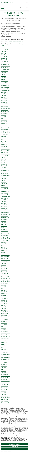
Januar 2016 (4, 273)
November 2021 (5, 150)
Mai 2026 (3, 54)
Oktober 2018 (4, 216)
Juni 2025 (3, 74)
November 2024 (5, 87)
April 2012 (4, 345)
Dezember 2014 (5, 316)
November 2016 (5, 256)
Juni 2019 (3, 201)
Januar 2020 (4, 188)
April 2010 (4, 389)
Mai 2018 (3, 224)
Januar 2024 (4, 103)
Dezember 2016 (5, 255)
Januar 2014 (4, 298)
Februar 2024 (4, 102)
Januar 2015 (4, 295)
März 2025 (4, 79)
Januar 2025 (4, 82)
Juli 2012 (3, 351)
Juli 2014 (3, 308)
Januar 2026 (4, 61)
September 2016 (5, 260)
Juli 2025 (3, 72)
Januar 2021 (4, 167)
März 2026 (4, 58)
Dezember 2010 (5, 402)
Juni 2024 (3, 95)
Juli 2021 (3, 157)
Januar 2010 (4, 384)
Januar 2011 (4, 362)
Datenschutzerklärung (6, 438)
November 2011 (5, 379)
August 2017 (4, 240)
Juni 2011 (3, 371)
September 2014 (5, 311)
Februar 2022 (4, 144)
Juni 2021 (3, 159)
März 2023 (4, 121)
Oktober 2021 (4, 152)
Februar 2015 (4, 293)
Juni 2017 (3, 243)
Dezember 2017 (5, 233)
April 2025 (4, 77)
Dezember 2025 (5, 64)
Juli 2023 (3, 115)
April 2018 (4, 226)
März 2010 (4, 387)
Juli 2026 (3, 51)
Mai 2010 (3, 391)
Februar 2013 (4, 321)
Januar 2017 (4, 252)
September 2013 (5, 333)
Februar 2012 (4, 342)
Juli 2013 (3, 329)
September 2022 (5, 132)
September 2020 (5, 175)
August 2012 (4, 352)
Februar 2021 (4, 165)
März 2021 (4, 164)
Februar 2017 (4, 250)
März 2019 (4, 206)
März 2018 (4, 227)
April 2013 (4, 324)
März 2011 (4, 366)
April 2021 (4, 162)
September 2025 (5, 69)
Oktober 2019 (4, 194)
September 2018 (5, 217)
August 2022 (4, 134)
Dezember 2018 (5, 212)
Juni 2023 (3, 116)
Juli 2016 (3, 263)
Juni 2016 (3, 265)
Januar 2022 (4, 146)
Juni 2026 (3, 53)
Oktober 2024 (4, 88)
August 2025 (4, 71)
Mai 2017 (3, 245)
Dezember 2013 (5, 338)
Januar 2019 (4, 209)
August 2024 (4, 92)
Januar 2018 (4, 231)
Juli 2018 (3, 221)
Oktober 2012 (4, 356)
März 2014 (4, 301)
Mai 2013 (3, 326)
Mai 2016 (3, 266)
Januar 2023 (4, 125)
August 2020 (4, 177)
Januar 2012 (4, 340)
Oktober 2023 (4, 110)
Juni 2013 (3, 328)
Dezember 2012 (5, 359)
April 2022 (4, 141)
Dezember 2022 (5, 127)
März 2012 (4, 344)
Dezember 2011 (5, 381)
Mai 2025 (3, 76)
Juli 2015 (3, 285)
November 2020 (5, 172)
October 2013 (4, 334)
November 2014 (5, 315)
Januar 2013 (4, 319)
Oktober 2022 (4, 131)
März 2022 (4, 143)
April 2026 (4, 56)
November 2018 (5, 214)
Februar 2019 (4, 208)
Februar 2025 (4, 81)
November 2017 (5, 235)
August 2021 (4, 155)
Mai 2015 (3, 288)
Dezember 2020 (5, 170)
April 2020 (4, 183)
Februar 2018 (4, 229)
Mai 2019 (3, 203)
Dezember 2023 (5, 106)
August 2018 (4, 219)
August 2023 (4, 113)
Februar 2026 (4, 59)
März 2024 (4, 100)
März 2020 (4, 185)
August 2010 (4, 396)
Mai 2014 (3, 305)
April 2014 (4, 303)
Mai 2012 (3, 347)
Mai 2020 (3, 182)
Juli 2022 (3, 136)
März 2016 (4, 270)
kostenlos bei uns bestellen (16, 41)
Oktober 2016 (4, 258)
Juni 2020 (3, 180)
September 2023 (5, 111)
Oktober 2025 (4, 67)
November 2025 (5, 66)
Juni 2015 (3, 286)
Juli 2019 (3, 199)
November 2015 (5, 278)
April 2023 (4, 120)
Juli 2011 (3, 372)
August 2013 (4, 331)
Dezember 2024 (5, 85)
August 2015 (4, 283)
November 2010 (5, 401)
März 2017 (4, 248)
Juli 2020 (3, 178)
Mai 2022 (3, 139)
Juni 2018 (3, 222)
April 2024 (4, 98)
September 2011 (5, 376)
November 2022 (5, 129)
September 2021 (5, 154)
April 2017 (4, 247)
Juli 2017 (3, 242)
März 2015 (4, 291)
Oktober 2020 (4, 173)
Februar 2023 (4, 123)
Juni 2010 (3, 392)
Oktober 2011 (4, 377)
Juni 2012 (3, 349)
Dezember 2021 (5, 149)
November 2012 (5, 357)
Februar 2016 (4, 271)
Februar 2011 (4, 364)
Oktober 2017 (4, 237)
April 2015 (4, 290)
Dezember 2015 (5, 276)
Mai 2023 (3, 118)
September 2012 (5, 354)
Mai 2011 (3, 369)
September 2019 (5, 196)
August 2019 (4, 198)
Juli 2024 (3, 93)
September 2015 (5, 281)
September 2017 (5, 238)
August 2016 (4, 261)
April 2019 (4, 204)
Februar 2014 (4, 300)
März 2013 (4, 323)
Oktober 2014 (4, 313)
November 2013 (5, 336)
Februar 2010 (4, 386)
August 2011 (4, 374)
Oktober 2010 (4, 399)
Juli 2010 (3, 394)
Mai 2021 (3, 160)
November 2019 (5, 193)
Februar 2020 (4, 187)
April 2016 (4, 268)
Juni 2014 (3, 306)
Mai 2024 (3, 97)
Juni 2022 (3, 137)
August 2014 (4, 310)
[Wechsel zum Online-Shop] (7, 2)
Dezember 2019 (5, 191)
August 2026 (4, 49)
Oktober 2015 (4, 280)
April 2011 (4, 367)
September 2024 (5, 90)
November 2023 (5, 108)
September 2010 (5, 397)
